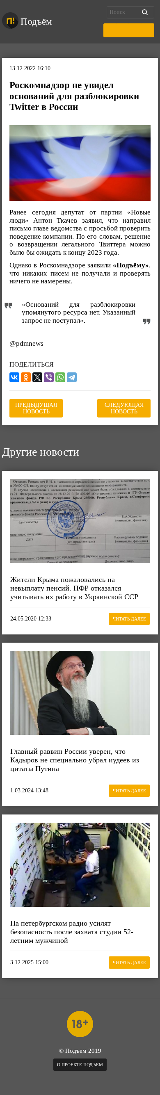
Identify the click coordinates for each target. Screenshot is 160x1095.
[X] (37, 377)
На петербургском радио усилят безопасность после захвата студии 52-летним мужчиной (71, 931)
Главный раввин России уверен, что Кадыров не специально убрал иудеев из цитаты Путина (74, 759)
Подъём (36, 21)
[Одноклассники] (26, 377)
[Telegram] (72, 377)
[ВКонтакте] (14, 377)
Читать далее (129, 618)
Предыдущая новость (36, 408)
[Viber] (49, 377)
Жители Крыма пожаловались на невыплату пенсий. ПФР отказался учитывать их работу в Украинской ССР (74, 587)
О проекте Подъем (80, 1064)
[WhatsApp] (60, 377)
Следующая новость (124, 408)
